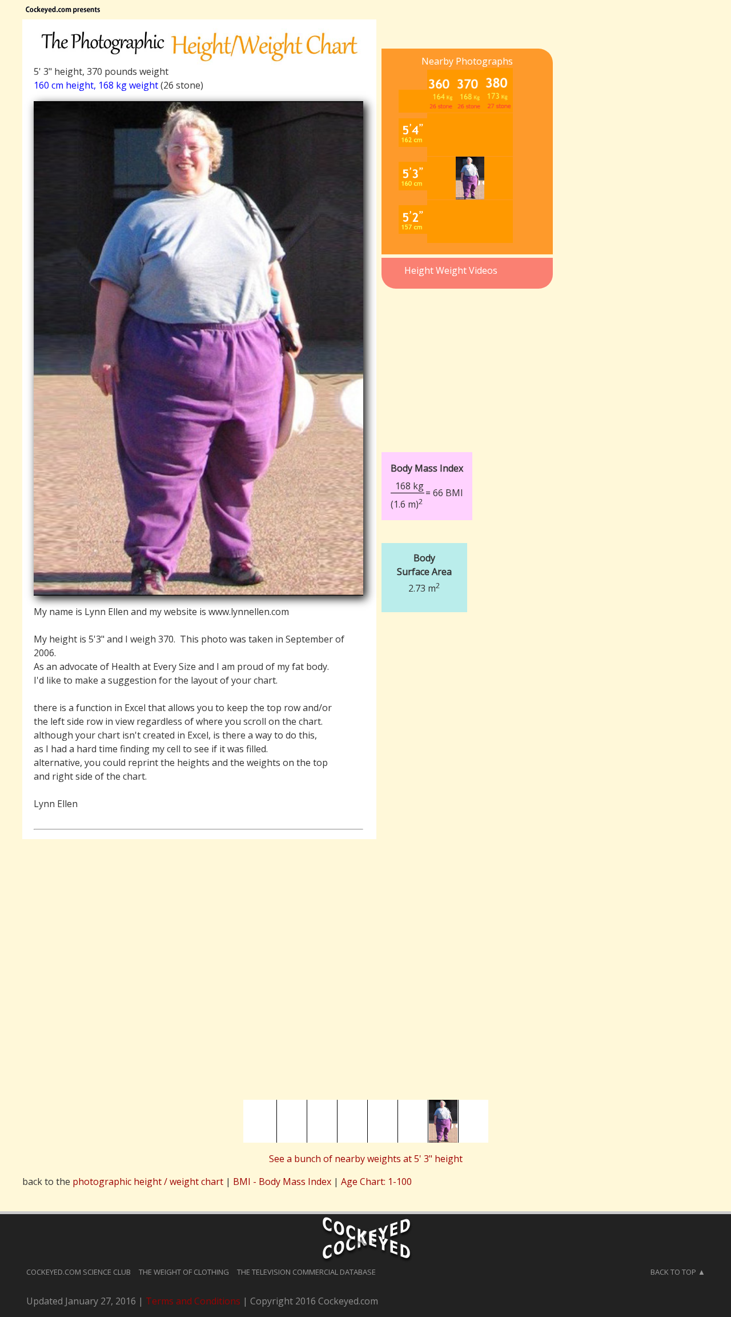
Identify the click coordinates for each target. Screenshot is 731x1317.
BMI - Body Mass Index (282, 1181)
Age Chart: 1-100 (376, 1181)
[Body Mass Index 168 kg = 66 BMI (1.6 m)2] (462, 443)
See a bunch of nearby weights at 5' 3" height (366, 1158)
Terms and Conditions (193, 1301)
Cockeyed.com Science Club (78, 1272)
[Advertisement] (467, 363)
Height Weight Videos (450, 270)
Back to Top (673, 1272)
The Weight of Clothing (184, 1272)
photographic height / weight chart (148, 1181)
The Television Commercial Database (306, 1272)
